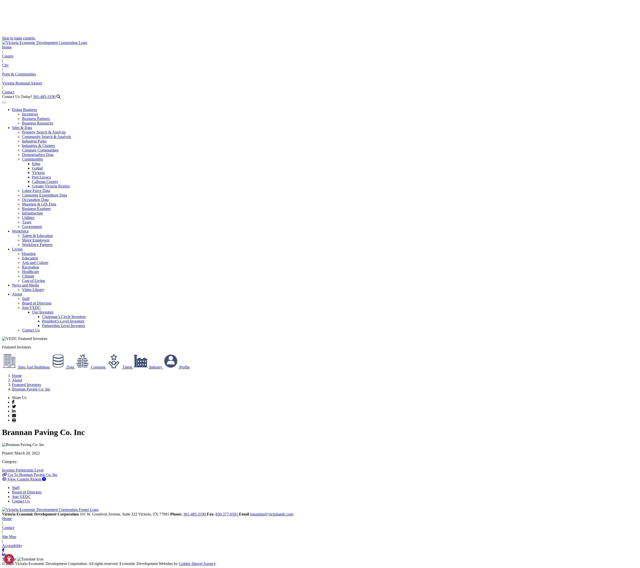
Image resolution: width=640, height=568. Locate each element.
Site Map (9, 536)
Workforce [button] (20, 231)
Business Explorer (36, 208)
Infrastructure (32, 213)
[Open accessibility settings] (9, 559)
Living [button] (17, 249)
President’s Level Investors (63, 321)
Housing (29, 254)
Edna (36, 164)
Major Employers (36, 240)
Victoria (38, 172)
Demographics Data (38, 154)
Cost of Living (33, 280)
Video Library (33, 290)
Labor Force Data (36, 190)
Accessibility (12, 546)
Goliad (37, 168)
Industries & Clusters (38, 146)
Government (32, 226)
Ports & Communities (19, 74)
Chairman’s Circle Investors (64, 316)
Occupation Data (35, 200)
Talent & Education (37, 236)
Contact (8, 92)
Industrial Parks (34, 141)
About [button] (17, 294)
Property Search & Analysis (44, 132)
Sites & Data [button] (22, 128)
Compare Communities (40, 150)
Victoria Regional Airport (22, 83)
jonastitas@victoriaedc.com (271, 514)
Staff (26, 298)
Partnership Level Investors (63, 326)
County (8, 56)
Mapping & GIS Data (39, 204)
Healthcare (30, 272)
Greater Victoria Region (51, 186)
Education (30, 258)
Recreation (30, 267)
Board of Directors (37, 303)
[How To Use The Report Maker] (44, 479)
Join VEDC (31, 308)
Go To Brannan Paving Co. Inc (32, 474)
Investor (9, 470)
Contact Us (31, 330)
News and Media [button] (25, 285)
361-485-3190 (44, 96)
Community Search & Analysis (46, 136)
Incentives (30, 114)
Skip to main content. (19, 38)
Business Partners (36, 118)
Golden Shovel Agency (197, 564)
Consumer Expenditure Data (44, 195)
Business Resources (37, 123)
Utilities (28, 218)
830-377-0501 (227, 514)
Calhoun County (45, 182)
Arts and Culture (35, 262)
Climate (28, 276)
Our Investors (43, 312)
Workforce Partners (37, 244)
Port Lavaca (41, 177)
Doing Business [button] (24, 110)
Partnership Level (30, 470)
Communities (32, 159)
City (5, 65)
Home (7, 47)
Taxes (26, 222)
